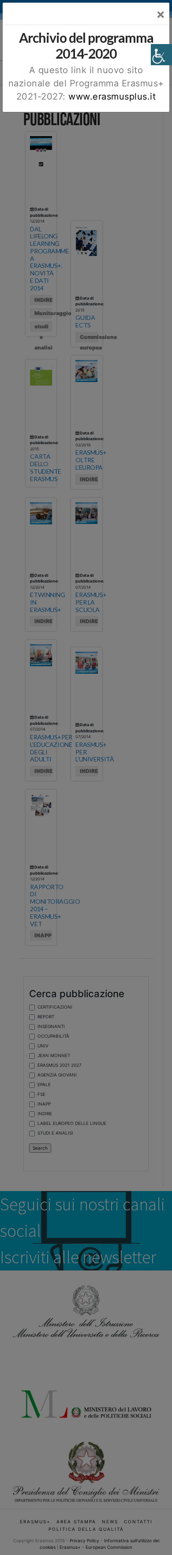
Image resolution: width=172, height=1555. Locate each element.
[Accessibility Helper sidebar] (161, 54)
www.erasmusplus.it (112, 96)
